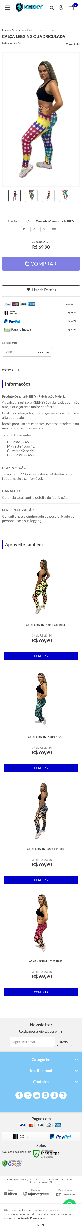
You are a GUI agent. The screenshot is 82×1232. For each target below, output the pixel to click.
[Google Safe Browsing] (12, 1163)
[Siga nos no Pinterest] (54, 1095)
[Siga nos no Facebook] (19, 1095)
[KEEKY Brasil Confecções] (29, 7)
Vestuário (18, 30)
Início (5, 30)
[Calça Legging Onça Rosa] (41, 945)
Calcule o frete (9, 342)
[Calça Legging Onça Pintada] (41, 833)
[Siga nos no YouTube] (37, 1095)
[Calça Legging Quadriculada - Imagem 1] (14, 196)
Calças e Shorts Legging (41, 30)
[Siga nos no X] (28, 1095)
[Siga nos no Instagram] (45, 1095)
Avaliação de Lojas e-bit (16, 1151)
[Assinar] (64, 1042)
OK (44, 352)
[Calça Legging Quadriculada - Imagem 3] (48, 196)
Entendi (41, 1225)
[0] (72, 7)
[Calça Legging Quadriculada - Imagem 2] (31, 196)
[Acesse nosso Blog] (63, 1095)
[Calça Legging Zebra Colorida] (41, 609)
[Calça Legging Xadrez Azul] (41, 721)
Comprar (43, 263)
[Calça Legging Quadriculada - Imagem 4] (65, 196)
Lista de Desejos (44, 290)
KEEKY (76, 44)
